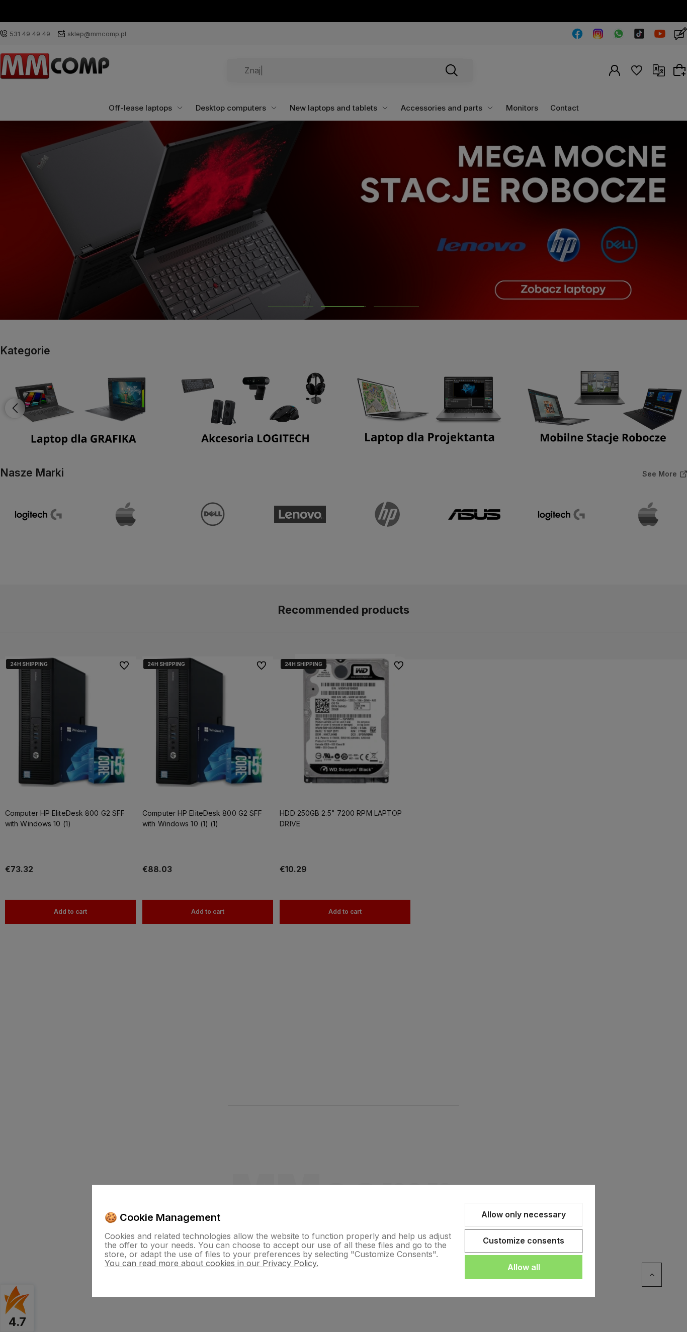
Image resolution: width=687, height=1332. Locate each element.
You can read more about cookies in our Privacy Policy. (211, 1263)
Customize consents (523, 1240)
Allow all (523, 1267)
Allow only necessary (523, 1214)
